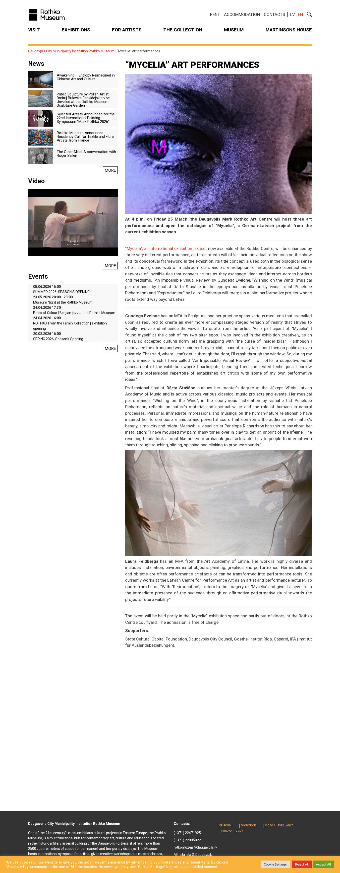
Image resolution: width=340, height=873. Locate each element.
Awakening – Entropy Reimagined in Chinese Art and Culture (86, 77)
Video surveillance (279, 825)
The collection (182, 30)
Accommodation (242, 14)
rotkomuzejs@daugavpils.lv (195, 847)
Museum (234, 30)
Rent (215, 14)
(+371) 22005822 (187, 840)
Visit (34, 30)
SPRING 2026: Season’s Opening (58, 339)
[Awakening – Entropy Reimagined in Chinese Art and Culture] (40, 79)
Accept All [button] (323, 864)
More (110, 170)
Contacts (274, 14)
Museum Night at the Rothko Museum (63, 302)
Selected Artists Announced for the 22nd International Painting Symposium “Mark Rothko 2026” (86, 118)
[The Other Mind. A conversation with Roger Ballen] (40, 155)
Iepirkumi (225, 825)
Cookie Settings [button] (275, 864)
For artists (127, 30)
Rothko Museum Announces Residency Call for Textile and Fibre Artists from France (85, 137)
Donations (249, 825)
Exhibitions (76, 30)
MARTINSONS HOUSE (289, 30)
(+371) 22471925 (187, 833)
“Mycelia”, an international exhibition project (166, 248)
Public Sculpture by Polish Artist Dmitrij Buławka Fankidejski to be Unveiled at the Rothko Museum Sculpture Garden (83, 100)
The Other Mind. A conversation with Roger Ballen (86, 154)
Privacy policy (232, 830)
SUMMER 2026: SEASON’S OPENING (61, 292)
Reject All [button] (302, 864)
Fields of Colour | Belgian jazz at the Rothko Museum (74, 313)
